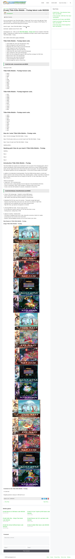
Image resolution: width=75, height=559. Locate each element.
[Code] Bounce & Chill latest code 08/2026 (14, 511)
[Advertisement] (64, 39)
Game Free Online (62, 2)
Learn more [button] (7, 491)
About (48, 557)
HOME (42, 2)
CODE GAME (54, 2)
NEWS (47, 2)
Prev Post (7, 501)
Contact (51, 557)
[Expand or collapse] (48, 17)
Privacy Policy (57, 557)
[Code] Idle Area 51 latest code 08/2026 (61, 19)
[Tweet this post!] (44, 499)
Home (4, 8)
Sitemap (68, 557)
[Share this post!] (42, 499)
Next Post (46, 501)
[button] (26, 234)
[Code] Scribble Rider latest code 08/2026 (38, 525)
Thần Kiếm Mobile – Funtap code (27, 31)
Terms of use (63, 557)
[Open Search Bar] (70, 2)
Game (7, 8)
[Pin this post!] (48, 499)
